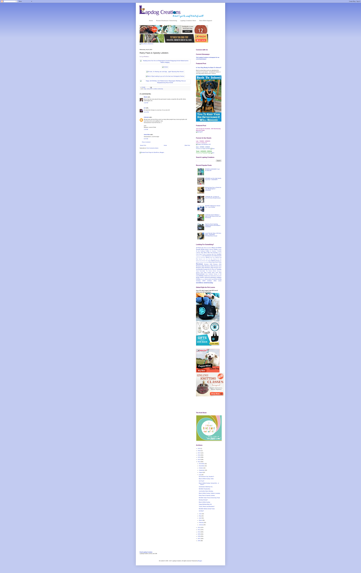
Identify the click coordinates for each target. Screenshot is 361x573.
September (202, 470)
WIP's (151, 88)
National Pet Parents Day (201, 260)
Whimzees (219, 270)
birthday (201, 275)
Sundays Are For (207, 269)
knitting (198, 279)
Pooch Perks (218, 262)
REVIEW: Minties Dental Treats (207, 508)
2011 (199, 529)
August (201, 472)
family (197, 277)
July (200, 474)
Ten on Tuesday (216, 269)
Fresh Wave (199, 254)
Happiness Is (199, 255)
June (200, 513)
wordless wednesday (158, 88)
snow (219, 280)
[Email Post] (150, 87)
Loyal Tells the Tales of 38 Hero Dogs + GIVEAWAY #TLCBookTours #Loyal (213, 235)
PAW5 (209, 260)
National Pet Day (217, 259)
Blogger (200, 561)
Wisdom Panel (199, 272)
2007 (199, 538)
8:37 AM (146, 138)
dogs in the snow (217, 275)
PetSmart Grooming (204, 262)
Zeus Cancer (207, 272)
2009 (199, 534)
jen (144, 108)
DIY (210, 251)
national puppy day (209, 279)
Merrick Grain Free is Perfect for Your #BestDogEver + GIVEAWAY (213, 189)
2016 (199, 455)
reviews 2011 (212, 280)
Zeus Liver (215, 272)
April (200, 518)
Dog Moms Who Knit (206, 252)
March (200, 520)
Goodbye (219, 254)
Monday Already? (203, 500)
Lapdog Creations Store (188, 20)
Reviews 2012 (200, 266)
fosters (202, 277)
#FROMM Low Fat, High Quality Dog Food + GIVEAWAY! (213, 179)
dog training (210, 275)
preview (215, 279)
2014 (199, 459)
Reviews (199, 264)
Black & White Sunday (204, 502)
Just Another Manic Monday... (206, 491)
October (201, 468)
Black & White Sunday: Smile (206, 478)
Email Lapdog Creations (146, 552)
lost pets (202, 279)
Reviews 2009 (217, 264)
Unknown (146, 117)
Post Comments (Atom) (152, 148)
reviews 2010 (200, 280)
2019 (199, 448)
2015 (199, 457)
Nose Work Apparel (205, 20)
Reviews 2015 (200, 267)
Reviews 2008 (208, 264)
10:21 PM (146, 112)
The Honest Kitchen (211, 270)
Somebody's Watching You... (206, 486)
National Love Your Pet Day (205, 259)
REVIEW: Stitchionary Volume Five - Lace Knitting (212, 206)
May (200, 516)
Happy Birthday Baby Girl (205, 504)
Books (203, 249)
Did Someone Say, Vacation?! (206, 476)
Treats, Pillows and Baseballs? (207, 506)
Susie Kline (147, 134)
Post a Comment (146, 142)
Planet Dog (211, 262)
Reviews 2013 (209, 266)
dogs (145, 88)
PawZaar (217, 260)
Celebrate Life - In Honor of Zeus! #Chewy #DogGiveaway (213, 197)
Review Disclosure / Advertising (166, 20)
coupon (206, 275)
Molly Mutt (212, 257)
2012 (199, 527)
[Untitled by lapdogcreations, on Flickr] (165, 67)
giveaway (213, 277)
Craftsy (207, 251)
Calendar (211, 249)
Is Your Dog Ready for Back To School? (208, 67)
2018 (199, 450)
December (202, 463)
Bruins (207, 249)
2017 (199, 453)
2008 (199, 536)
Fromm (204, 254)
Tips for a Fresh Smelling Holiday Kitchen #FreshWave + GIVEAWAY (213, 225)
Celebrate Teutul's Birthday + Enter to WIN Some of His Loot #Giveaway (213, 216)
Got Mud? (201, 511)
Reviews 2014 (217, 266)
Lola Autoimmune (206, 255)
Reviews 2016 (209, 267)
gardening (207, 277)
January (201, 524)
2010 (199, 532)
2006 (199, 540)
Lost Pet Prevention (200, 257)
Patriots (213, 260)
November (202, 465)
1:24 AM (146, 129)
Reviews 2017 (217, 267)
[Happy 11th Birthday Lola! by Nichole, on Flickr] (203, 144)
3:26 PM (146, 102)
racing (148, 88)
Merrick (208, 257)
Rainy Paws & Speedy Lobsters (207, 495)
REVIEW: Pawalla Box (204, 489)
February (201, 522)
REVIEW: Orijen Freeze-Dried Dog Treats (209, 497)
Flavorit (219, 252)
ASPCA (205, 247)
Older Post (187, 145)
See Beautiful (199, 269)
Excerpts (215, 252)
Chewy (216, 249)
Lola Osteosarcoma (216, 255)
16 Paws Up (199, 247)
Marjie (145, 97)
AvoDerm (209, 247)
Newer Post (143, 145)
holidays (219, 277)
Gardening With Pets (211, 254)
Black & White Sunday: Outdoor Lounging (209, 493)
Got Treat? (201, 481)
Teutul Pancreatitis (200, 270)
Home (151, 20)
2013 (199, 461)
